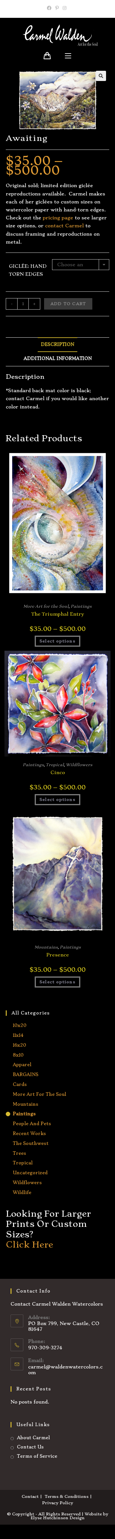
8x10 (18, 1055)
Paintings (81, 606)
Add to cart (68, 303)
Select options (57, 641)
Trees (19, 1153)
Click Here (29, 1245)
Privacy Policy (57, 1502)
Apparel (22, 1064)
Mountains (46, 947)
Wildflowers (79, 764)
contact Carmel (64, 226)
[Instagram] (64, 8)
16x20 (19, 1045)
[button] (101, 76)
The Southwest (31, 1143)
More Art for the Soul (46, 606)
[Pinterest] (57, 8)
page (66, 218)
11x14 (18, 1035)
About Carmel (33, 1437)
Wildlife (22, 1192)
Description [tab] (57, 344)
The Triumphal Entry (57, 614)
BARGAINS (25, 1074)
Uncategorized (30, 1172)
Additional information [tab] (58, 358)
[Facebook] (50, 8)
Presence (57, 955)
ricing (53, 218)
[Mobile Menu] (68, 56)
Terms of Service (37, 1456)
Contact (30, 1496)
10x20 (20, 1025)
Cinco (57, 772)
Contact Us (30, 1446)
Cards (20, 1084)
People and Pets (32, 1123)
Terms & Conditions (66, 1496)
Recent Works (29, 1133)
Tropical (55, 764)
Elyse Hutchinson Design (58, 1517)
